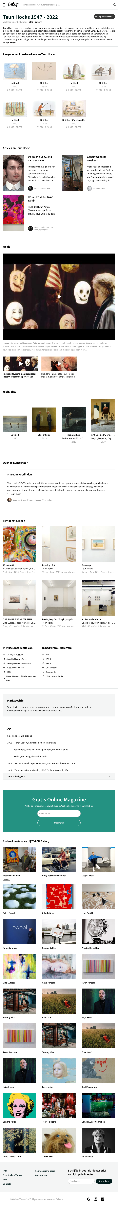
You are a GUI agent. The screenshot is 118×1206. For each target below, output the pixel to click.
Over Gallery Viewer (12, 1175)
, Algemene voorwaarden (43, 1199)
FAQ (5, 1170)
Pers (5, 1179)
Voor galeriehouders (45, 1170)
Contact (7, 1183)
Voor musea (41, 1175)
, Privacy (59, 1199)
